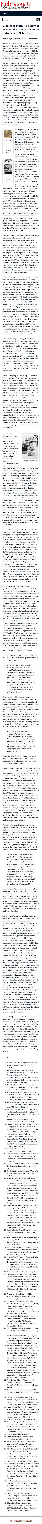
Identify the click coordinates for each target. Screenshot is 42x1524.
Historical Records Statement (21, 1520)
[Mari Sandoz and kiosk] (30, 447)
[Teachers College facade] (8, 166)
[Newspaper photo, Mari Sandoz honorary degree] (8, 134)
